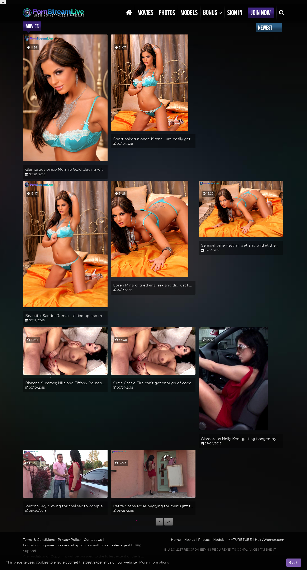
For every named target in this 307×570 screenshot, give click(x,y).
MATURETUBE (240, 539)
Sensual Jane (211, 238)
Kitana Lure (122, 132)
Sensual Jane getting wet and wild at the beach (244, 245)
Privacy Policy (69, 539)
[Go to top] (3, 2)
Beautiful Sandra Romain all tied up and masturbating (74, 316)
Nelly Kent (209, 432)
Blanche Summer (38, 376)
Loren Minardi (124, 278)
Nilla (55, 376)
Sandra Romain (37, 309)
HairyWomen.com (269, 539)
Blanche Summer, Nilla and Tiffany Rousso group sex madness (82, 383)
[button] (282, 562)
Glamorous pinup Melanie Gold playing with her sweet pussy (80, 169)
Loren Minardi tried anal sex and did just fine (153, 285)
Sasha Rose (122, 499)
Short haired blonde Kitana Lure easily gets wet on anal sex (167, 139)
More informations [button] (154, 562)
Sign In (234, 13)
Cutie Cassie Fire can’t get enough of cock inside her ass (165, 383)
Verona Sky (34, 499)
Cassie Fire (121, 376)
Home (176, 539)
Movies (145, 13)
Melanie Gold (35, 163)
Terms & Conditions (39, 539)
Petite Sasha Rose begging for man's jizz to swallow (161, 506)
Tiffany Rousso (69, 376)
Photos (167, 13)
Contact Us (93, 539)
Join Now (261, 13)
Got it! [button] (293, 562)
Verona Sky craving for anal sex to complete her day (73, 506)
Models (189, 13)
